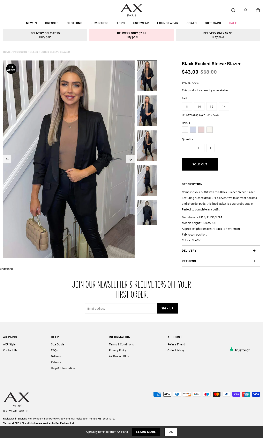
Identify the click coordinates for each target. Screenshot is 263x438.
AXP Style (9, 344)
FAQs (54, 350)
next (130, 159)
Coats (192, 23)
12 (211, 106)
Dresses (52, 23)
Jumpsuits (99, 23)
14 (224, 106)
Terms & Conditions (121, 344)
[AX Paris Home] (131, 10)
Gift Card (213, 23)
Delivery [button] (189, 250)
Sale (233, 23)
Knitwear (141, 23)
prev (7, 159)
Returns (56, 362)
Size (184, 98)
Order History (176, 350)
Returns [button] (189, 261)
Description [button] (192, 184)
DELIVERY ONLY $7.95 (45, 35)
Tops (121, 23)
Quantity (187, 139)
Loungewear (167, 23)
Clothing (75, 23)
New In (31, 23)
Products (20, 51)
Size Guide (213, 115)
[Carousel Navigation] (69, 159)
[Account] (241, 10)
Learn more (146, 432)
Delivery (56, 356)
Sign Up (167, 308)
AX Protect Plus (119, 356)
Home (6, 51)
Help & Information (63, 368)
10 (199, 106)
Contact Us (10, 350)
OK (171, 432)
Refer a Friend (176, 344)
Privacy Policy (118, 350)
